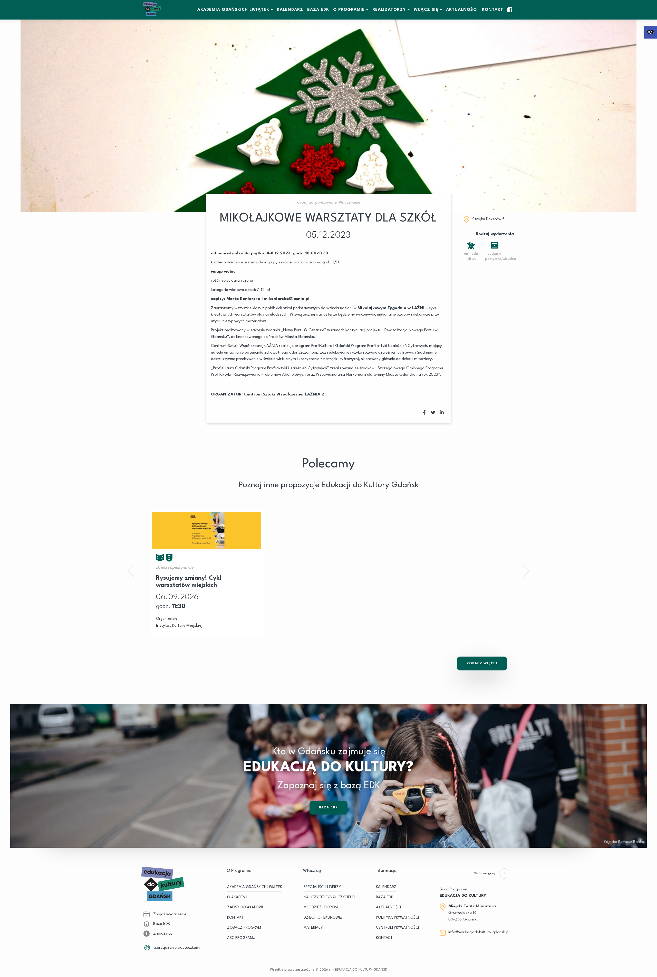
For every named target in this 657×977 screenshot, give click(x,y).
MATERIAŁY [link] (313, 928)
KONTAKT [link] (235, 918)
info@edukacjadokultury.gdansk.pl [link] (478, 932)
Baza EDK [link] (328, 807)
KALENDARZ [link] (290, 10)
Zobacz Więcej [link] (482, 663)
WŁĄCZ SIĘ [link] (426, 10)
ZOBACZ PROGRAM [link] (244, 928)
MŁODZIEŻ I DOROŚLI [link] (322, 907)
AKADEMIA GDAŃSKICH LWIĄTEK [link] (233, 10)
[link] (650, 32)
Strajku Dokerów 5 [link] (488, 219)
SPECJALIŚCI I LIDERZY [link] (322, 887)
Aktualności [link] (462, 10)
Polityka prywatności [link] (397, 918)
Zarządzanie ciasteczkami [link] (176, 948)
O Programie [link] (349, 10)
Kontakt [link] (492, 10)
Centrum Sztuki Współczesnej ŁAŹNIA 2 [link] (284, 394)
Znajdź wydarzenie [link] (169, 914)
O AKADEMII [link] (237, 897)
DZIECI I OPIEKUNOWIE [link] (323, 918)
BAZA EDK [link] (318, 10)
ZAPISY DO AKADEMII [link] (245, 907)
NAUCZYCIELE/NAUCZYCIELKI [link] (329, 897)
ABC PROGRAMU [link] (241, 938)
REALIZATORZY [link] (389, 10)
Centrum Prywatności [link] (397, 928)
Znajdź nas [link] (162, 934)
